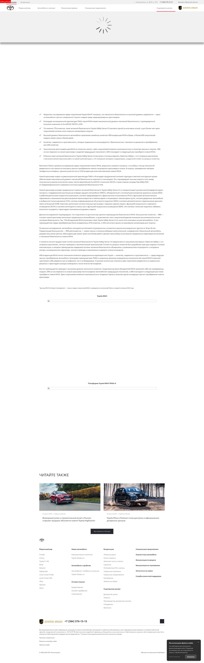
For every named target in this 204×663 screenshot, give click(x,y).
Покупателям (11, 2)
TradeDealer (161, 652)
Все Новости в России (102, 531)
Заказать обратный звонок (188, 2)
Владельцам (25, 2)
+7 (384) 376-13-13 (166, 2)
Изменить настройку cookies (48, 641)
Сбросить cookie (44, 645)
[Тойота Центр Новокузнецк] (188, 8)
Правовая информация (47, 638)
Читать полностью (174, 656)
